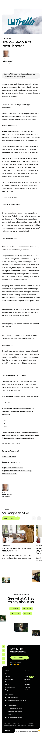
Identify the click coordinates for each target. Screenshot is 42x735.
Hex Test (27, 687)
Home (26, 674)
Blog (6, 690)
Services (27, 679)
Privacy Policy (31, 725)
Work (26, 676)
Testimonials (9, 679)
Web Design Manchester (10, 725)
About (7, 674)
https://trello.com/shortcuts (12, 468)
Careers (27, 682)
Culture (7, 676)
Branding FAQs (10, 687)
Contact (27, 690)
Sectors (27, 684)
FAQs (7, 684)
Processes (8, 682)
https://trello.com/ (9, 457)
